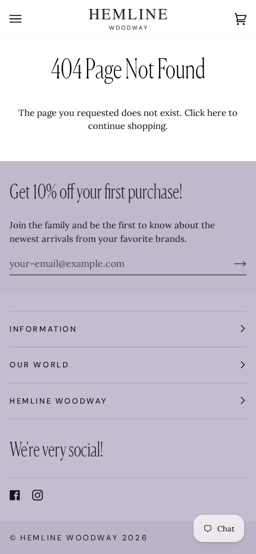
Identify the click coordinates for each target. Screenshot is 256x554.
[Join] (230, 263)
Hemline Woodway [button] (59, 401)
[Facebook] (15, 495)
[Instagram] (37, 495)
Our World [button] (39, 365)
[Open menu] (27, 19)
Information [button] (43, 329)
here (216, 112)
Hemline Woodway (69, 538)
